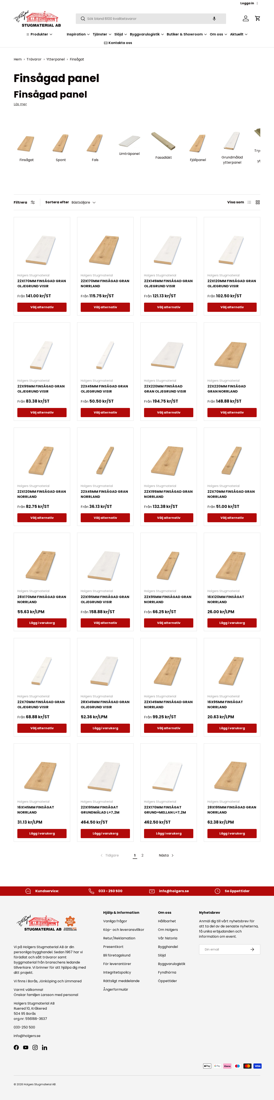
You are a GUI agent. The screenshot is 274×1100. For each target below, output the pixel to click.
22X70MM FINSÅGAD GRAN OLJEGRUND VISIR (41, 705)
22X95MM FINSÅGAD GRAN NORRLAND (167, 599)
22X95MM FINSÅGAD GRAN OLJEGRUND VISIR (41, 389)
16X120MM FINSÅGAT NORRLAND (225, 599)
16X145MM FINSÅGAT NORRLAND (35, 810)
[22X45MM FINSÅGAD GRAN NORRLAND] (105, 455)
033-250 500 (24, 1027)
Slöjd (162, 955)
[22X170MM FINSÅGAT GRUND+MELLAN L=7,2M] (168, 771)
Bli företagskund (116, 955)
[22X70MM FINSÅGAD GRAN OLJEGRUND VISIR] (42, 666)
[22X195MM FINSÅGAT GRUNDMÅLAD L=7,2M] (105, 771)
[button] (214, 18)
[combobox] (151, 18)
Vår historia (167, 938)
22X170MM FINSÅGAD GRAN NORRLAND (105, 284)
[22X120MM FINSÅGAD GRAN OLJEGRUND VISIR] (232, 245)
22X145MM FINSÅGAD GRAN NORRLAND (168, 705)
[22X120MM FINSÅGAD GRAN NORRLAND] (42, 455)
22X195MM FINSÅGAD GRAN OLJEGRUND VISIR (105, 599)
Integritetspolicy (117, 972)
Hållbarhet (167, 921)
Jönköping (48, 981)
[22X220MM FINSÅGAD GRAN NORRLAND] (232, 350)
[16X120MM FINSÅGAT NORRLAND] (232, 560)
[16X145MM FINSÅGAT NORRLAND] (42, 771)
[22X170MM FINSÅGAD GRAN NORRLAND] (105, 245)
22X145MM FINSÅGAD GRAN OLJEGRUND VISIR (168, 284)
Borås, (33, 981)
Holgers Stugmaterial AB (40, 1084)
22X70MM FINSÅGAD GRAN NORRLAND (231, 494)
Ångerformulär (115, 989)
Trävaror (34, 59)
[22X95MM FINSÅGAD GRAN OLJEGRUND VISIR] (42, 350)
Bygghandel (168, 946)
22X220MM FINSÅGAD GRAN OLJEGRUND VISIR (165, 389)
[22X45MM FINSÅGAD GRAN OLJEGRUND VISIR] (105, 350)
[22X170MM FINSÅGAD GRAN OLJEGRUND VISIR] (42, 245)
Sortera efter (57, 202)
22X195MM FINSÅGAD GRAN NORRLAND (168, 494)
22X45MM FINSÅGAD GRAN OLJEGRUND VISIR (104, 389)
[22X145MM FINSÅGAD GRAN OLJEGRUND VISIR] (168, 245)
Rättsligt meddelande (121, 980)
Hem (18, 59)
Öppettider (167, 980)
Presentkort (113, 946)
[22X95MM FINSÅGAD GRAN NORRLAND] (168, 560)
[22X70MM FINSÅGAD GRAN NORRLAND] (232, 455)
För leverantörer (117, 963)
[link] (109, 855)
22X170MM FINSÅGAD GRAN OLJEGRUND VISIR (41, 284)
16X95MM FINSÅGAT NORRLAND (225, 705)
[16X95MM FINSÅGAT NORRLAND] (232, 666)
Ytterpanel (55, 59)
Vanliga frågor (115, 921)
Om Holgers (168, 929)
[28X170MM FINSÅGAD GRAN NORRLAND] (42, 560)
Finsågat (77, 59)
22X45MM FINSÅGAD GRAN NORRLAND (104, 494)
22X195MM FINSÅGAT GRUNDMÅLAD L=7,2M (100, 810)
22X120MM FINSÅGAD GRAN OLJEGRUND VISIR (231, 284)
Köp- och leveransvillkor (123, 929)
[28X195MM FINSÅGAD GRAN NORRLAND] (232, 771)
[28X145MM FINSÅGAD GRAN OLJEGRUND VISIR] (105, 666)
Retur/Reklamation (119, 938)
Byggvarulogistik (171, 963)
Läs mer (20, 104)
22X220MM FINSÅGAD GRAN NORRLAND (226, 389)
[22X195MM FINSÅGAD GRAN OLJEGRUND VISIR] (105, 560)
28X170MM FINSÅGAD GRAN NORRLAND (41, 599)
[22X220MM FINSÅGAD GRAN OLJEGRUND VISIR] (168, 350)
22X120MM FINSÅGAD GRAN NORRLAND (41, 494)
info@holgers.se (27, 1035)
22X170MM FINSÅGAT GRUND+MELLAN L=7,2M (165, 810)
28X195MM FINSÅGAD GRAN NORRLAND (231, 810)
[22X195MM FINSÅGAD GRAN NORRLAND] (168, 455)
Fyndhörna (167, 972)
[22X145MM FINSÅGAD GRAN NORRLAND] (168, 666)
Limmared (73, 981)
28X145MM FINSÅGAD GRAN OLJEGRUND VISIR (105, 705)
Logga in (247, 3)
